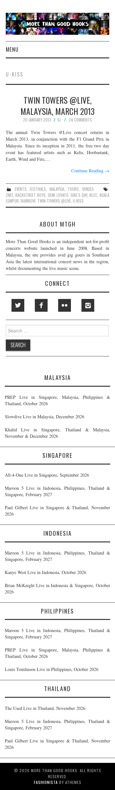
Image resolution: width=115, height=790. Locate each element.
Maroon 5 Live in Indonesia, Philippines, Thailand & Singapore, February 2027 (57, 491)
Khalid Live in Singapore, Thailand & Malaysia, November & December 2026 (57, 433)
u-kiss (78, 201)
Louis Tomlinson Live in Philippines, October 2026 (51, 669)
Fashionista (46, 782)
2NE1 (9, 195)
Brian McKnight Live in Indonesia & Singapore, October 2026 (57, 588)
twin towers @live (54, 201)
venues (88, 189)
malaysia (57, 189)
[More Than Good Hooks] (57, 23)
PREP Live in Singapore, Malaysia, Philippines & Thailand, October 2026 (57, 400)
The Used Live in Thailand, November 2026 (45, 708)
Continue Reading (90, 171)
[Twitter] (18, 305)
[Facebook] (41, 305)
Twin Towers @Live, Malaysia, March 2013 (57, 105)
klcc (93, 195)
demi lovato (58, 195)
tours (73, 189)
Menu (12, 49)
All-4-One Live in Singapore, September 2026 (47, 475)
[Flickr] (64, 305)
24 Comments (80, 120)
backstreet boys (30, 195)
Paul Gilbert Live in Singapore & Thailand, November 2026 (57, 510)
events (21, 189)
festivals (38, 189)
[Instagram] (87, 305)
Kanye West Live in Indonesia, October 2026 (45, 572)
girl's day (79, 195)
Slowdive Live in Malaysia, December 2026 (44, 417)
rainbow (28, 201)
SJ (59, 120)
